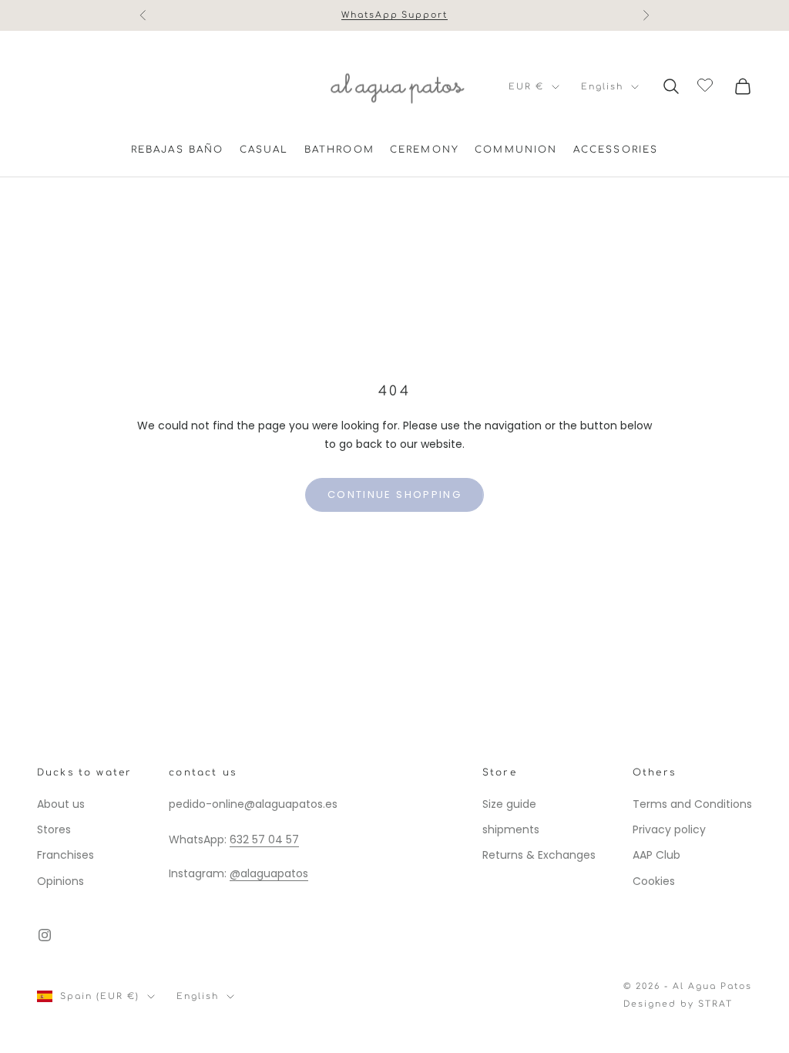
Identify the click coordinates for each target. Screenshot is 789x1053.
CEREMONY (424, 149)
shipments (510, 829)
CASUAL (264, 149)
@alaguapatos (269, 873)
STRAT (715, 1004)
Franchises (65, 855)
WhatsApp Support (394, 15)
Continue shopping (394, 494)
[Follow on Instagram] (44, 935)
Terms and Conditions (692, 804)
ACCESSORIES (616, 149)
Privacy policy (669, 829)
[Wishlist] (707, 84)
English (602, 87)
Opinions (60, 881)
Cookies (654, 881)
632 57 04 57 (264, 839)
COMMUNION (516, 149)
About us (61, 804)
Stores (54, 829)
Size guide (509, 804)
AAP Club (656, 855)
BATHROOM (339, 149)
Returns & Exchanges (539, 855)
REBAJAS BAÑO (177, 149)
